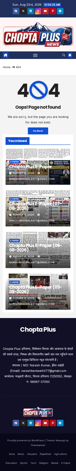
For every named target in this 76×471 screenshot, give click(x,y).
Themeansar (37, 445)
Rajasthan (45, 453)
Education (11, 462)
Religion (43, 462)
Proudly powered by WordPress (26, 440)
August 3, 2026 (24, 298)
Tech (33, 462)
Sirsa (12, 453)
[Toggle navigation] (35, 55)
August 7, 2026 (24, 214)
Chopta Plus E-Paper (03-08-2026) (35, 289)
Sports (23, 462)
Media (54, 462)
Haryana (32, 453)
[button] (63, 55)
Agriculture (60, 453)
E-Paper (14, 162)
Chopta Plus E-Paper (30, 167)
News (21, 453)
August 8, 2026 (24, 173)
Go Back (38, 130)
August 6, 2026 (24, 256)
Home (7, 67)
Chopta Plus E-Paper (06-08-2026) (35, 247)
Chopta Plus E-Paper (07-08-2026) (35, 206)
